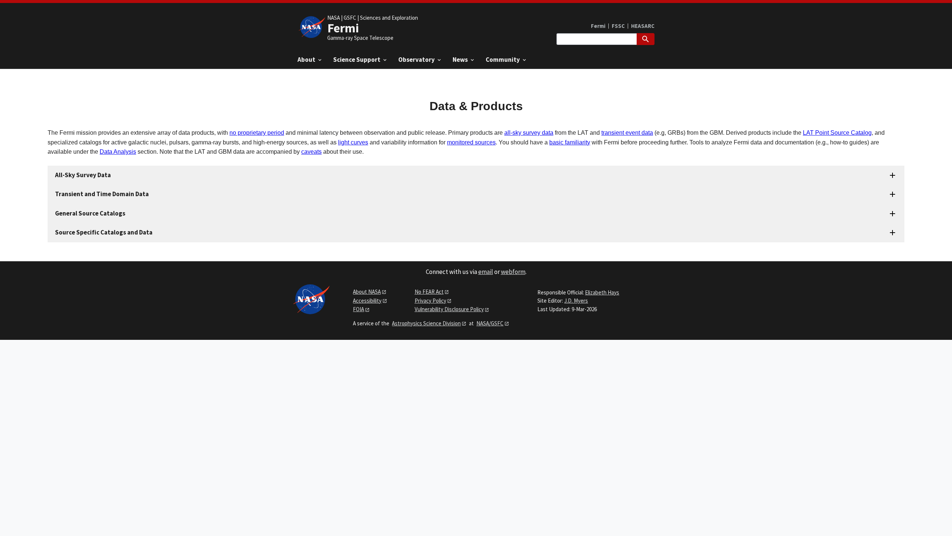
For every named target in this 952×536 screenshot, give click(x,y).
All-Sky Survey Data (83, 175)
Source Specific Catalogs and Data (103, 232)
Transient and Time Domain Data (102, 194)
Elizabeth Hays (602, 292)
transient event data (627, 133)
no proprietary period (256, 133)
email (485, 272)
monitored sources (471, 142)
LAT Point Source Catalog (837, 133)
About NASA (367, 291)
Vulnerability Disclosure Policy (449, 309)
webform (513, 272)
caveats (311, 152)
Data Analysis (118, 152)
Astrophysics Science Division (426, 323)
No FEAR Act (429, 291)
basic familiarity (569, 142)
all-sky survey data (528, 133)
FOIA (358, 309)
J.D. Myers (576, 300)
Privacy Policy (430, 300)
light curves (353, 142)
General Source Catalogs (90, 213)
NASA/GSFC (490, 323)
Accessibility (367, 300)
